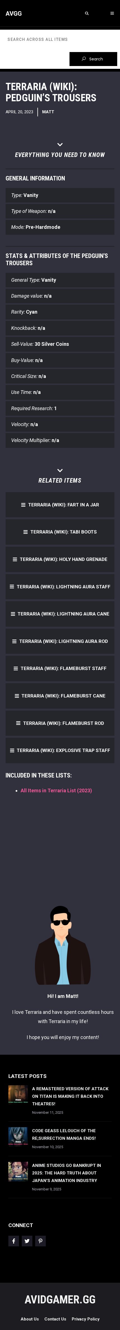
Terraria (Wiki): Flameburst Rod (63, 723)
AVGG (14, 13)
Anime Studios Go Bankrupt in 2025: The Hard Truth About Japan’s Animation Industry (66, 1173)
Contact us (55, 1319)
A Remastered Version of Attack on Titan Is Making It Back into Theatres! (70, 1096)
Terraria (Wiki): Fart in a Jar (63, 504)
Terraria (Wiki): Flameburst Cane (63, 696)
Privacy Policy (86, 1319)
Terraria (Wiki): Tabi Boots (63, 532)
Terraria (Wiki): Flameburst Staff (64, 668)
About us (30, 1319)
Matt (48, 111)
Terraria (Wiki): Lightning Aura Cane (63, 614)
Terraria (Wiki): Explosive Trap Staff (63, 750)
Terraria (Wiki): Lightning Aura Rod (63, 641)
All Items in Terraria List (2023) (56, 790)
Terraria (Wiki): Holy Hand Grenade (63, 559)
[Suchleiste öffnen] (86, 13)
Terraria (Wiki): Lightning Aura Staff (64, 586)
